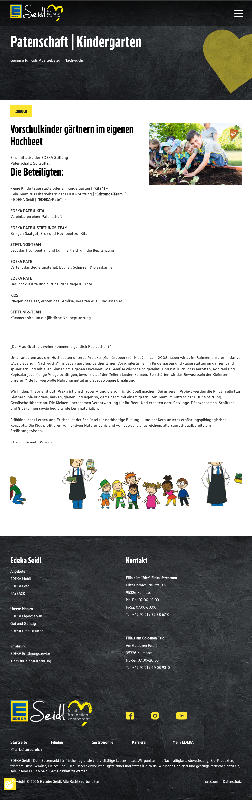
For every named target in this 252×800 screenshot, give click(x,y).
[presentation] (121, 501)
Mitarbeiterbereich (26, 749)
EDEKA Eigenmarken (26, 616)
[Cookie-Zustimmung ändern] (10, 784)
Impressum (210, 781)
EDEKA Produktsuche (26, 631)
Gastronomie (102, 742)
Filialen (57, 742)
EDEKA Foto (19, 586)
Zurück (21, 111)
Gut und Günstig (23, 623)
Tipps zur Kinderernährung (30, 661)
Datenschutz (232, 781)
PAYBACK (17, 593)
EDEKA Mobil (20, 578)
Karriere (139, 742)
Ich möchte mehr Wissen (31, 442)
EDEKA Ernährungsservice (30, 653)
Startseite (18, 742)
